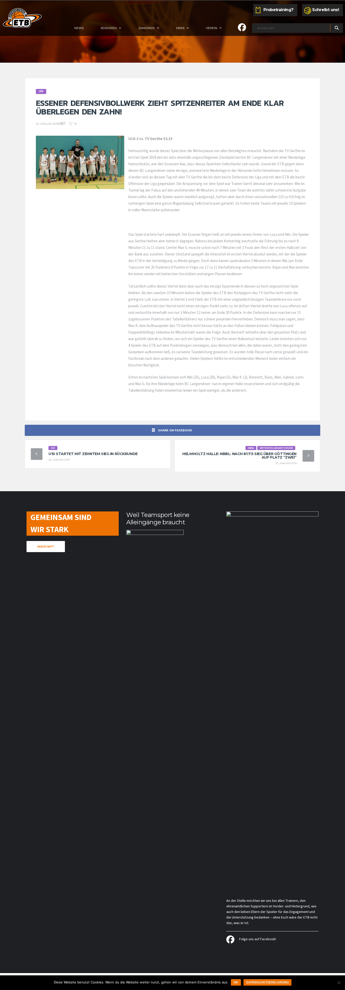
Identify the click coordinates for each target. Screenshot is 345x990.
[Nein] (338, 982)
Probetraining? (278, 9)
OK (236, 982)
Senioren (109, 28)
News (79, 28)
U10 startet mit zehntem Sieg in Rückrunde (93, 454)
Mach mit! (45, 546)
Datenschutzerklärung (267, 982)
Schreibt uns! (325, 9)
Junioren (146, 28)
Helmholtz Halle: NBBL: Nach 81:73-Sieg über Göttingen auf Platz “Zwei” (239, 456)
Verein (211, 28)
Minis (180, 28)
